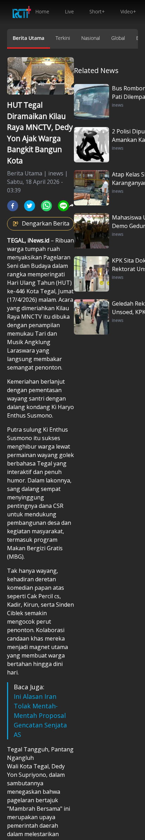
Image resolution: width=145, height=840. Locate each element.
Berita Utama (28, 38)
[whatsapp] (46, 205)
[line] (63, 205)
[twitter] (29, 205)
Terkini (63, 38)
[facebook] (12, 205)
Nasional (90, 38)
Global (118, 38)
